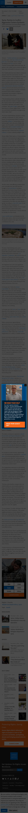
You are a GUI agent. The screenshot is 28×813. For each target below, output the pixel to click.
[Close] (25, 385)
